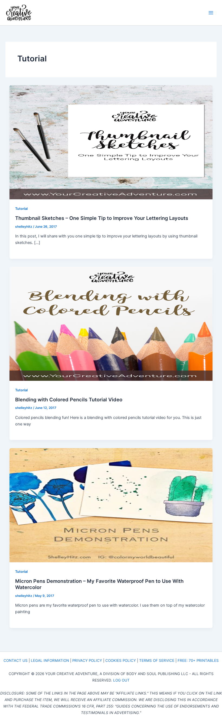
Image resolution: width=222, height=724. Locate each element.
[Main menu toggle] (211, 12)
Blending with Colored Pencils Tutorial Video (68, 399)
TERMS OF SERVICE (156, 660)
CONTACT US (16, 660)
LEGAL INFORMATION (50, 660)
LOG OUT (121, 680)
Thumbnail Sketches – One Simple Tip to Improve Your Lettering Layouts (101, 218)
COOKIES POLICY (120, 660)
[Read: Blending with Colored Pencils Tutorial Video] (111, 323)
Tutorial (21, 209)
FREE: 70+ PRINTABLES (198, 660)
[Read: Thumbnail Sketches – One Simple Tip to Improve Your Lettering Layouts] (111, 142)
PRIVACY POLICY (87, 660)
